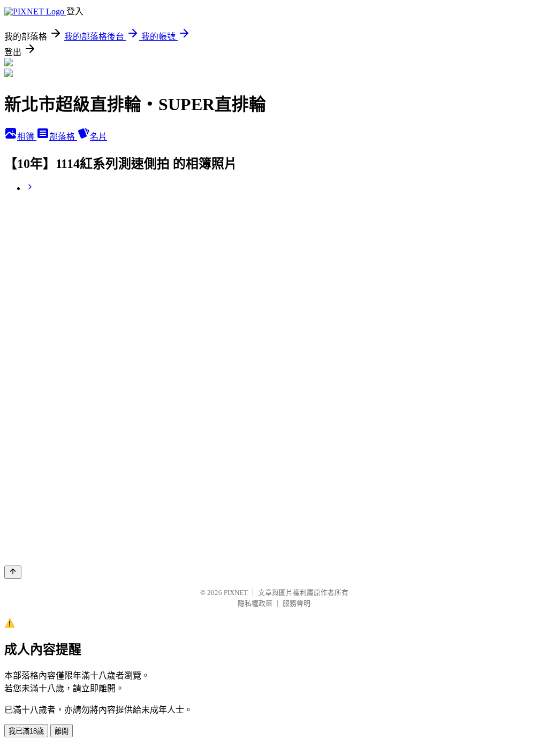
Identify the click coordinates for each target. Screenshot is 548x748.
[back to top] (12, 572)
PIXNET (236, 593)
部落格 (63, 136)
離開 (61, 731)
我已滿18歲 (26, 731)
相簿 (26, 136)
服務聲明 (296, 603)
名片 (98, 136)
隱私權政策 (255, 603)
